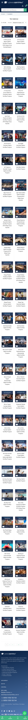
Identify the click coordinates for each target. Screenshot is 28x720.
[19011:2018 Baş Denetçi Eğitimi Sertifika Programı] (7, 59)
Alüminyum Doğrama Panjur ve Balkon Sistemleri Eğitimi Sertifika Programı (7, 582)
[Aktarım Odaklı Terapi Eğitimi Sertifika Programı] (20, 445)
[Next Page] (21, 644)
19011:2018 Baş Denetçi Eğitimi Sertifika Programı (7, 68)
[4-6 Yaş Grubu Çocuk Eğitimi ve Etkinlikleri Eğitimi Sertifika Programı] (7, 83)
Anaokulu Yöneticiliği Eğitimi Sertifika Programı (20, 608)
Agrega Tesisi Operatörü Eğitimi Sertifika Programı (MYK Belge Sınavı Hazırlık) (7, 223)
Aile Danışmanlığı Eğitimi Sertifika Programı (7, 327)
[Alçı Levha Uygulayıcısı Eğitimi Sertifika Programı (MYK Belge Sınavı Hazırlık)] (20, 495)
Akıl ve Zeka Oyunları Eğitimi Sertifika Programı (7, 429)
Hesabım (10, 718)
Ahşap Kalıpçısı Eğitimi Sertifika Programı (21, 249)
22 (18, 644)
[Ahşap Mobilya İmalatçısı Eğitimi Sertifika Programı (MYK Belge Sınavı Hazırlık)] (20, 267)
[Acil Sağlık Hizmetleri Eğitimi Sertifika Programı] (20, 135)
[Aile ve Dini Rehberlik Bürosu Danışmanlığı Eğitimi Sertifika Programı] (20, 341)
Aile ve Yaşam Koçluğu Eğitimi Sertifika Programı (7, 406)
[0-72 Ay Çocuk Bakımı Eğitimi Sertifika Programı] (20, 32)
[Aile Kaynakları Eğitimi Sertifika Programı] (20, 318)
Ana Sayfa (3, 14)
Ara (18, 718)
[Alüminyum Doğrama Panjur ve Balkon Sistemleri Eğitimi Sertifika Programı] (7, 571)
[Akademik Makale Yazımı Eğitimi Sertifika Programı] (20, 396)
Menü (2, 718)
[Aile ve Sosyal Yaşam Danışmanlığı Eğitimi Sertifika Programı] (7, 369)
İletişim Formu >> (6, 692)
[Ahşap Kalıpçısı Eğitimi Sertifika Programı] (20, 239)
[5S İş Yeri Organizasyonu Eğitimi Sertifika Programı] (20, 83)
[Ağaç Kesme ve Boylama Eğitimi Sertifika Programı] (7, 185)
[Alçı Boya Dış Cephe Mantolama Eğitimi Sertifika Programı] (7, 471)
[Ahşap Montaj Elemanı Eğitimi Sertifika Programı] (7, 294)
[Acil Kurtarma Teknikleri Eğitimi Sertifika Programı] (7, 135)
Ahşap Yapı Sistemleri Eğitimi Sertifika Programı (20, 304)
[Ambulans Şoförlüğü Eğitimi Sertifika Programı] (7, 599)
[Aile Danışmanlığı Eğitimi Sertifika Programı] (7, 318)
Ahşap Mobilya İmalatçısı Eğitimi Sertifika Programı (7, 276)
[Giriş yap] (22, 5)
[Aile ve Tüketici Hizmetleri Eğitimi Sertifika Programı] (20, 369)
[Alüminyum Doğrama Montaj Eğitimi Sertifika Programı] (20, 546)
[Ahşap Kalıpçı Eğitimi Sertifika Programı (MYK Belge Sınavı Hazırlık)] (7, 239)
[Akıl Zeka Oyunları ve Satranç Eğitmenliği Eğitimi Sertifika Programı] (7, 445)
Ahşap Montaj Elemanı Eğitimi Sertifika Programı (7, 304)
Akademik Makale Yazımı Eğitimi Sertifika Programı (20, 406)
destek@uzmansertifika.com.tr (10, 694)
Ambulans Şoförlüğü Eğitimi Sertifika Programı (7, 608)
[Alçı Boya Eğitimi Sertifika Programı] (20, 471)
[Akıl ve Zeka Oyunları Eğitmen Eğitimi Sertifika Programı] (20, 420)
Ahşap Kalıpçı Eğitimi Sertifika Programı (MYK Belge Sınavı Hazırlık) (7, 251)
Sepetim (25, 718)
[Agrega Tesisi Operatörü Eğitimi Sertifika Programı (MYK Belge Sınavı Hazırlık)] (7, 212)
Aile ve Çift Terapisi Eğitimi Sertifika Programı (7, 351)
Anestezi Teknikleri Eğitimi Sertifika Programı (20, 632)
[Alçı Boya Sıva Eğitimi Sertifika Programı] (7, 495)
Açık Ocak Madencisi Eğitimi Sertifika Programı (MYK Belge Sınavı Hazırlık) (7, 119)
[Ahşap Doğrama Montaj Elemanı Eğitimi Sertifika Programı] (20, 212)
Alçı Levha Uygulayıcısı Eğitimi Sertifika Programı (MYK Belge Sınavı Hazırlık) (20, 506)
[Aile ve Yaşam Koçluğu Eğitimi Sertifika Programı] (7, 396)
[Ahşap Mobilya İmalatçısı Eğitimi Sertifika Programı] (7, 267)
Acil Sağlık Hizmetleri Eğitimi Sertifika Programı (20, 145)
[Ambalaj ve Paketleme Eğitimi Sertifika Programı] (20, 571)
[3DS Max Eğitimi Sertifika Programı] (20, 59)
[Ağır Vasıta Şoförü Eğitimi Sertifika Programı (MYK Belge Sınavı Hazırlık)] (20, 185)
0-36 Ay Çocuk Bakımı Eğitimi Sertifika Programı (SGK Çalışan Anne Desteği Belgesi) (7, 43)
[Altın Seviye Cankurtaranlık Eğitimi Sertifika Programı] (7, 546)
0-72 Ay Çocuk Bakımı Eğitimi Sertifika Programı (20, 41)
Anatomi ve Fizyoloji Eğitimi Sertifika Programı (7, 632)
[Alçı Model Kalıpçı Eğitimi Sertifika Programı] (7, 522)
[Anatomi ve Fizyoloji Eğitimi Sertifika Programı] (7, 622)
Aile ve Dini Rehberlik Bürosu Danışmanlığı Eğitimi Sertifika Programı (20, 353)
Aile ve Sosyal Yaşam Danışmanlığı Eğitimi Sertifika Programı (7, 380)
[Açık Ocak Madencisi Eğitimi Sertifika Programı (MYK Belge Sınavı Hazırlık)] (7, 108)
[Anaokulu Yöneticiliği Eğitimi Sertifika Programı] (20, 599)
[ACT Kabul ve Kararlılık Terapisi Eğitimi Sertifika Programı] (7, 159)
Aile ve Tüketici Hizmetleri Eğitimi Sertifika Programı (20, 378)
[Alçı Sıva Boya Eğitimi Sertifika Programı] (20, 522)
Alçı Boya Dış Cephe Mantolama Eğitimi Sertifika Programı (7, 480)
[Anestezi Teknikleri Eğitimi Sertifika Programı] (20, 622)
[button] (2, 2)
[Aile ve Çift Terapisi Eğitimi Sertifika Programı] (7, 341)
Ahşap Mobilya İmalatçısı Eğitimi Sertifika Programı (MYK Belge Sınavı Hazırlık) (20, 278)
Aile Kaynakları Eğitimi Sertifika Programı (21, 327)
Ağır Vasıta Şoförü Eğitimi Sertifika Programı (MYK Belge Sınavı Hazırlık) (20, 196)
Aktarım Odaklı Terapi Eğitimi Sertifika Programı (20, 455)
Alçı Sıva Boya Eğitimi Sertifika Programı (21, 531)
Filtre (4, 22)
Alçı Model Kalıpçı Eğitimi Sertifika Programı (7, 531)
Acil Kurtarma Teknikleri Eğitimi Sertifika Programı (7, 145)
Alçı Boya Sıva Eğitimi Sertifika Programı (7, 504)
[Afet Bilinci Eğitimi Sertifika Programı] (20, 159)
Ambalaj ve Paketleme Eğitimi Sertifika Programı (20, 581)
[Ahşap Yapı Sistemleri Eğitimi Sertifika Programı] (20, 294)
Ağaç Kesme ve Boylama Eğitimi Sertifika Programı (7, 194)
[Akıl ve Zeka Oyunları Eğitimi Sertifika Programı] (7, 420)
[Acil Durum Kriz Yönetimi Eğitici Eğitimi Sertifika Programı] (20, 108)
